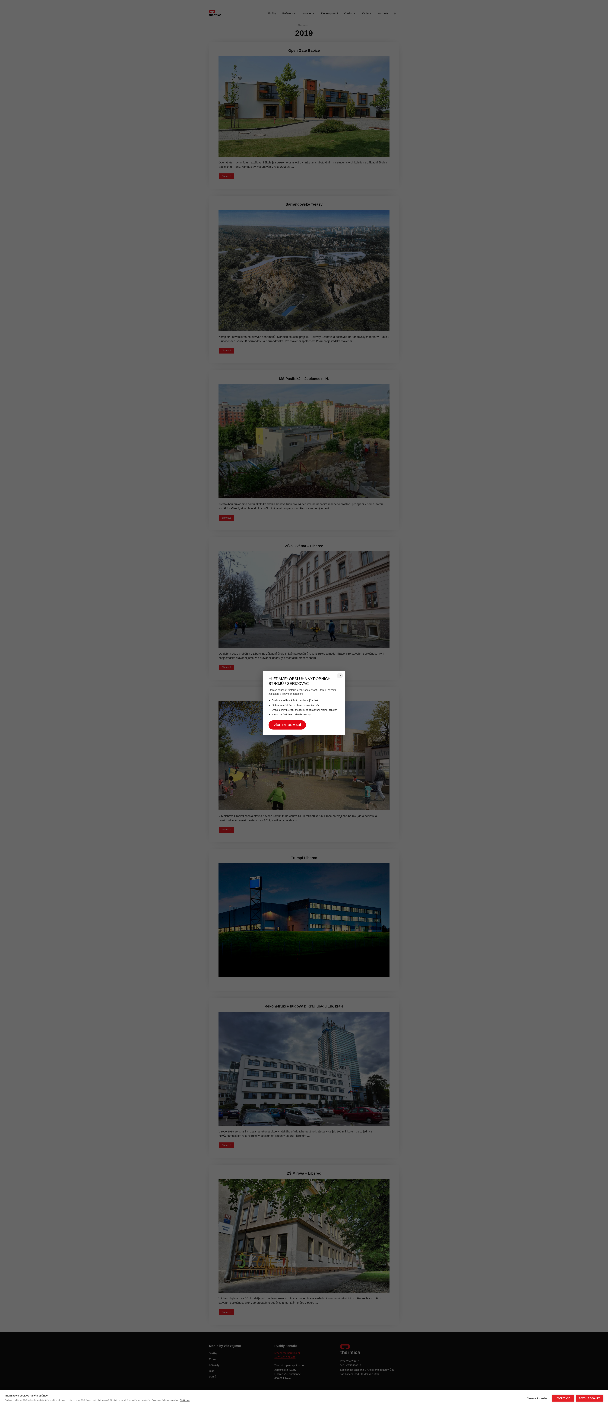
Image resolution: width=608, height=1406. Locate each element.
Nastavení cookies (537, 1398)
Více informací (287, 725)
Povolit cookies (589, 1398)
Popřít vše (563, 1398)
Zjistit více (185, 1400)
